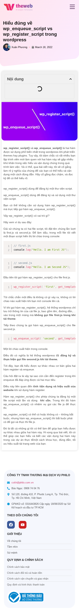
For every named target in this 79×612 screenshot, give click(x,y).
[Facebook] (11, 525)
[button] (70, 79)
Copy (71, 244)
